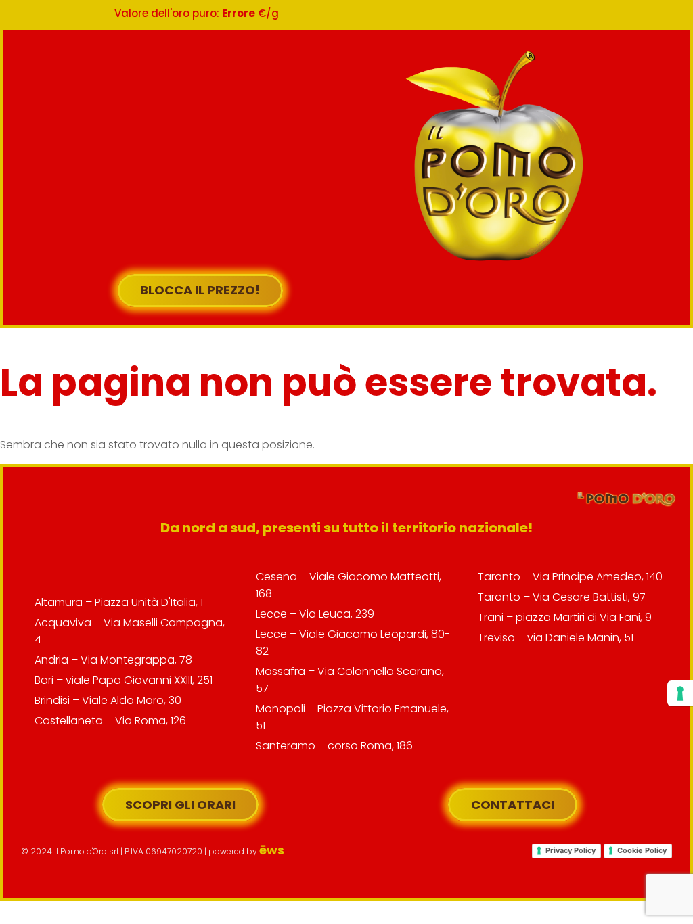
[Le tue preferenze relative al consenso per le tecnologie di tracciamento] (680, 693)
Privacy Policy (570, 850)
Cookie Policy (642, 850)
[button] (368, 153)
